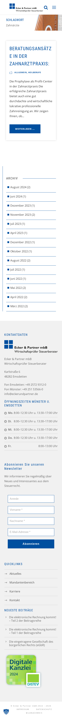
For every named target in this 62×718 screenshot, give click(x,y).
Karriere (14, 591)
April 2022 (16, 297)
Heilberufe (34, 72)
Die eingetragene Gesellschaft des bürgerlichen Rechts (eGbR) (31, 643)
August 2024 (18, 187)
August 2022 (18, 260)
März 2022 (17, 306)
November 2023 (20, 215)
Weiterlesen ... (25, 128)
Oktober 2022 (19, 251)
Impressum (22, 709)
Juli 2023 (15, 224)
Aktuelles (15, 573)
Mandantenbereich (21, 582)
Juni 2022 (16, 279)
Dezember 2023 (20, 205)
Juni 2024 (16, 196)
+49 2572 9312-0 (35, 385)
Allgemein (20, 72)
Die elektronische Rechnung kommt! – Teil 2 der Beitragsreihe (32, 619)
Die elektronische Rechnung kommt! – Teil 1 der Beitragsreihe (32, 631)
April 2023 (16, 233)
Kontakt (14, 600)
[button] (6, 712)
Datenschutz (44, 709)
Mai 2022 (16, 288)
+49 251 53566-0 (32, 389)
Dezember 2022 (20, 242)
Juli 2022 (15, 269)
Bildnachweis (34, 713)
